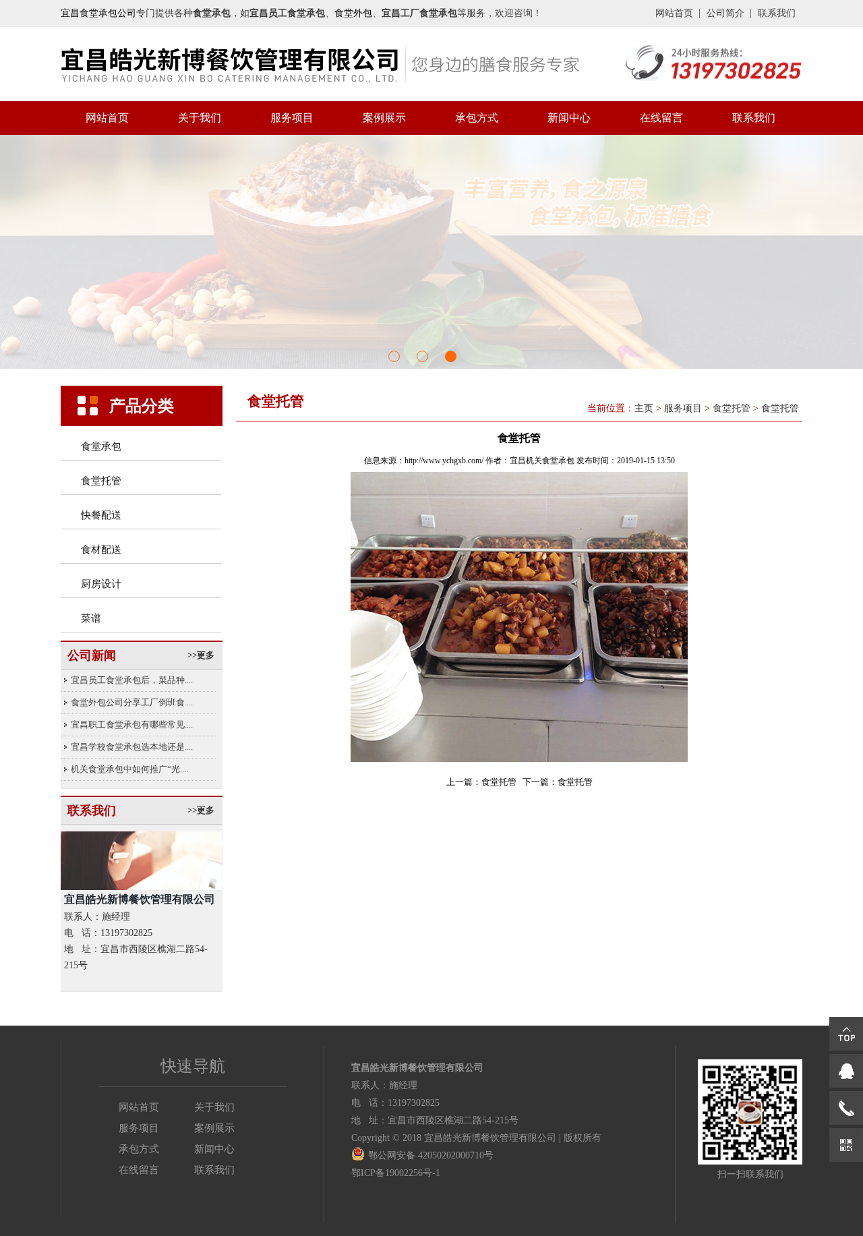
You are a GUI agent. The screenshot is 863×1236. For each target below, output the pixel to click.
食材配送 (101, 549)
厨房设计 (101, 584)
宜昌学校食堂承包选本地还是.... (132, 747)
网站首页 (674, 13)
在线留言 (661, 117)
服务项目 (292, 117)
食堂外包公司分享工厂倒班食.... (132, 702)
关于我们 (199, 117)
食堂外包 (353, 13)
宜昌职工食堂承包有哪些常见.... (132, 724)
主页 (643, 408)
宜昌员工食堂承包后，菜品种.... (132, 680)
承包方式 (476, 117)
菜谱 (91, 618)
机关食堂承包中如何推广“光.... (129, 769)
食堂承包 (101, 446)
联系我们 (777, 13)
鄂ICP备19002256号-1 (395, 1173)
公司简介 (725, 13)
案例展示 (384, 117)
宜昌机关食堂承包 (542, 460)
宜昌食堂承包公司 (98, 13)
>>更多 (200, 655)
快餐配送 (101, 515)
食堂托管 (101, 480)
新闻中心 (569, 117)
